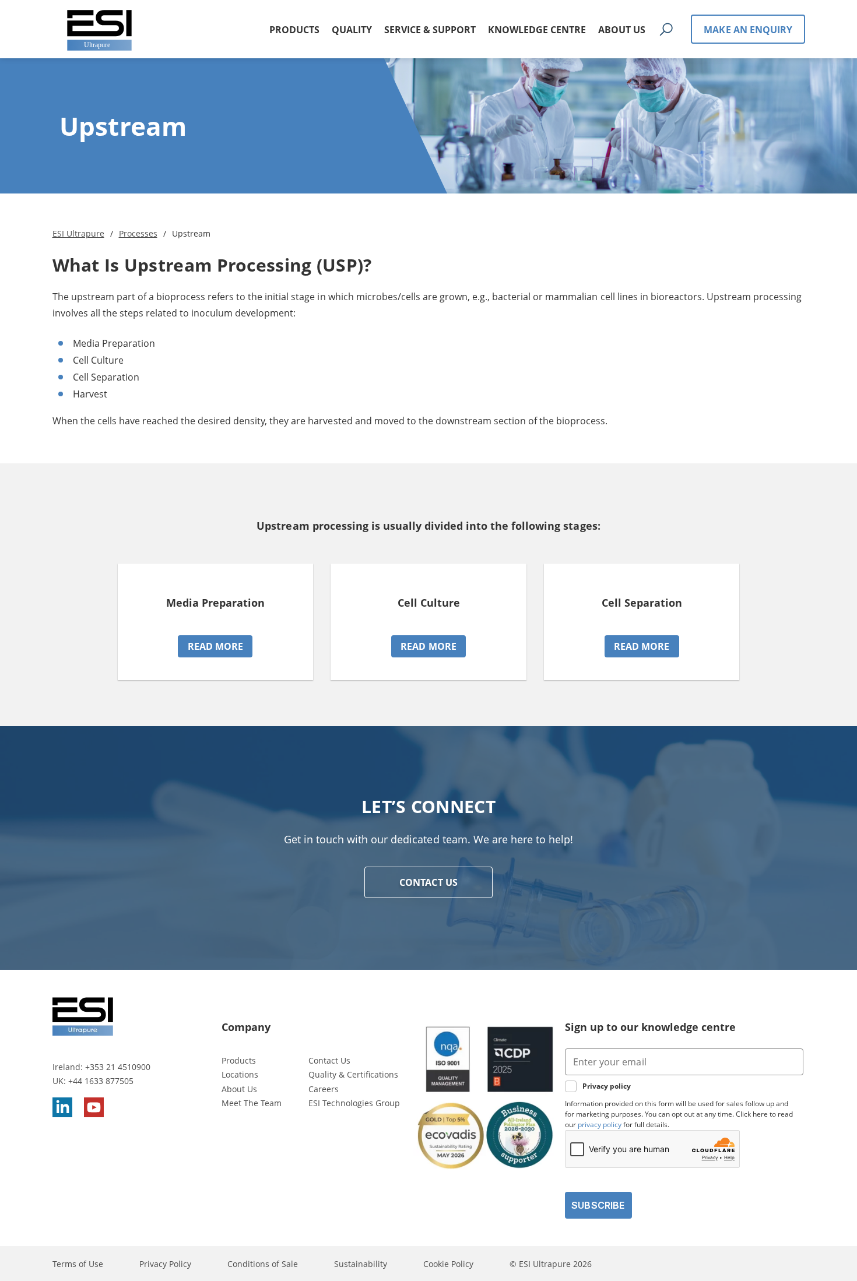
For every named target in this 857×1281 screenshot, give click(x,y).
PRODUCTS (294, 29)
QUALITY (352, 29)
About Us (239, 1089)
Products (239, 1060)
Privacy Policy (165, 1263)
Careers (323, 1089)
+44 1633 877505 (101, 1080)
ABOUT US (621, 29)
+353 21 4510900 (117, 1066)
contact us (428, 882)
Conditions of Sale (262, 1263)
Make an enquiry (748, 29)
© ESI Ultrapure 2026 (551, 1263)
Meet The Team (252, 1102)
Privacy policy (606, 1086)
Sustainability (360, 1263)
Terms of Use (77, 1263)
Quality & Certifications (353, 1074)
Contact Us (329, 1060)
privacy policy (599, 1124)
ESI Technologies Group (354, 1102)
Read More (216, 646)
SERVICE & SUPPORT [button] (430, 29)
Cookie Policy (448, 1263)
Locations (240, 1074)
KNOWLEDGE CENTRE (537, 29)
